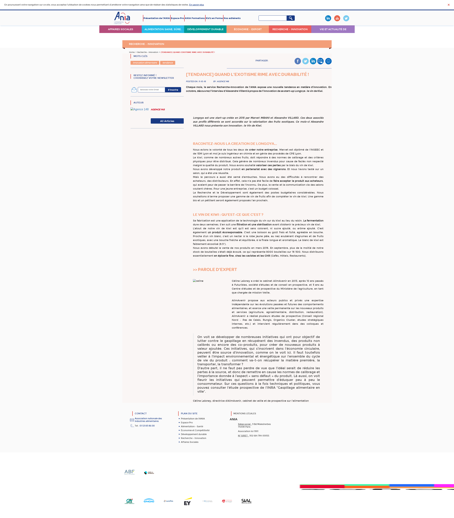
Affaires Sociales (189, 442)
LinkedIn (328, 18)
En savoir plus (196, 5)
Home (132, 52)
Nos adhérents (232, 18)
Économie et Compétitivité (195, 430)
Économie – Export (248, 29)
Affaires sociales (120, 29)
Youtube (337, 18)
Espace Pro (177, 18)
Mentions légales (244, 413)
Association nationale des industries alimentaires (148, 419)
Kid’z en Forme (214, 18)
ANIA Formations (195, 18)
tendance (167, 62)
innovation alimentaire (145, 62)
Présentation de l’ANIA (156, 18)
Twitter (346, 18)
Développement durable (205, 29)
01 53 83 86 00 (147, 426)
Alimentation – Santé (192, 426)
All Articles (167, 121)
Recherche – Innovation (290, 29)
